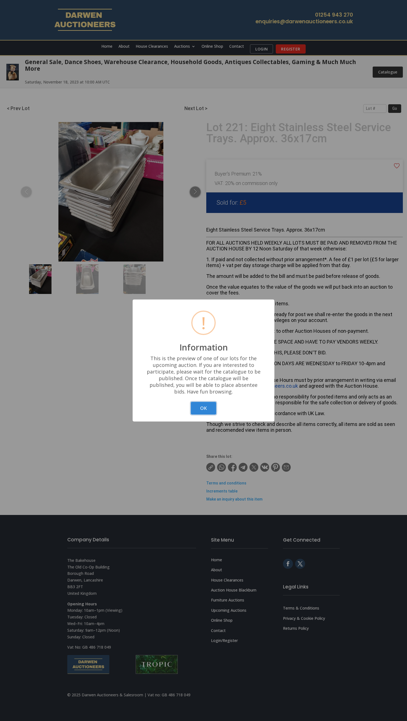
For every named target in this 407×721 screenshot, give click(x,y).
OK (203, 408)
